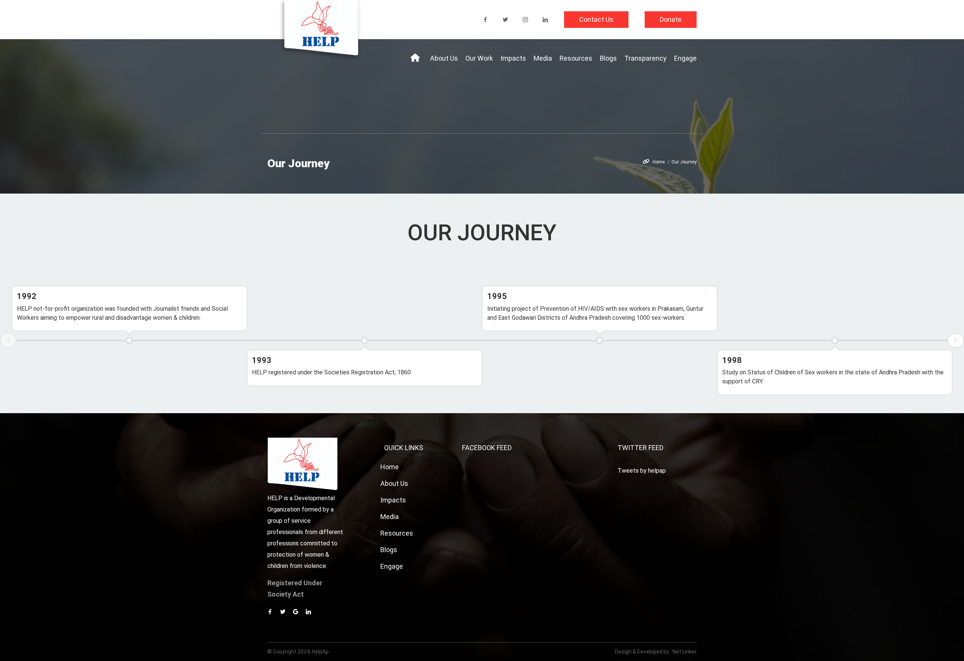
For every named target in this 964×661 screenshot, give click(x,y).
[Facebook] (485, 19)
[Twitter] (505, 19)
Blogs (608, 58)
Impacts (513, 58)
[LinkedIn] (545, 19)
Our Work (479, 58)
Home (659, 162)
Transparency (645, 58)
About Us (444, 58)
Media (543, 58)
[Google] (295, 611)
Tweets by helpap (642, 470)
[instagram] (525, 19)
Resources (576, 58)
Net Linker (685, 652)
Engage (685, 58)
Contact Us (596, 19)
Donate (671, 19)
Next (955, 340)
